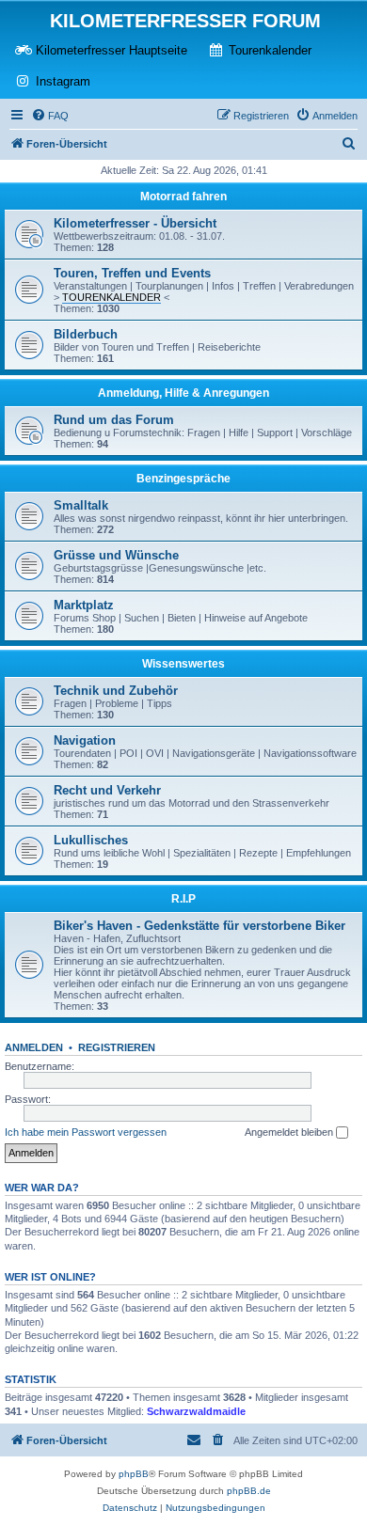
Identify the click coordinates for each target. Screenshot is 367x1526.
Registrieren (116, 1047)
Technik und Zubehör (116, 691)
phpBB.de (249, 1491)
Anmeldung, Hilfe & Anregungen (183, 393)
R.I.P (183, 898)
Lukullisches (91, 840)
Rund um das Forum (114, 420)
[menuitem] (50, 115)
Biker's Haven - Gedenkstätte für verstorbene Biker (199, 926)
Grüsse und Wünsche (116, 555)
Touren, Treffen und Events (132, 273)
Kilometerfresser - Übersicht (135, 223)
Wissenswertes (183, 663)
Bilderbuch (86, 334)
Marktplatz (84, 605)
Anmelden (34, 1047)
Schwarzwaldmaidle (196, 1411)
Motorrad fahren (183, 196)
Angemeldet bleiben (290, 1132)
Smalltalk (81, 505)
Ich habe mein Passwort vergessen (86, 1132)
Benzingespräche (183, 478)
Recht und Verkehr (107, 790)
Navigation (85, 740)
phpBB (134, 1474)
